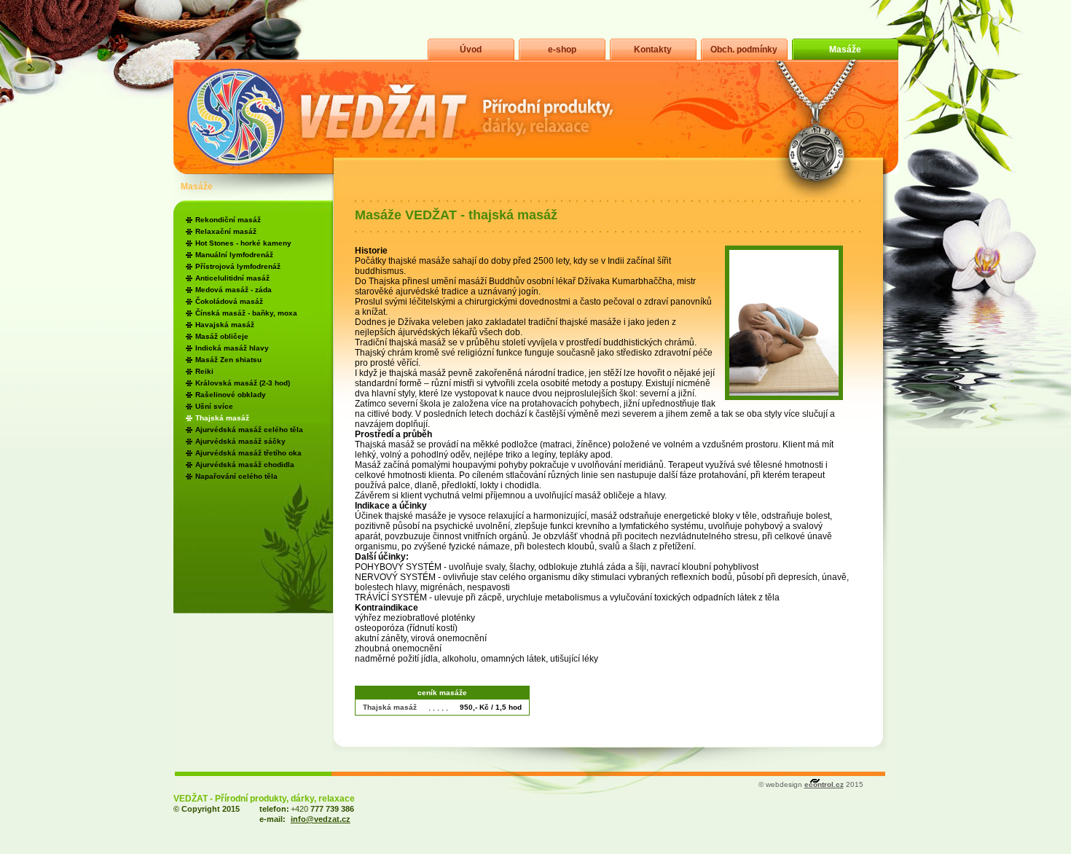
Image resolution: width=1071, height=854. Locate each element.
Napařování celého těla (236, 476)
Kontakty (653, 49)
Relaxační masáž (225, 231)
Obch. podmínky (743, 49)
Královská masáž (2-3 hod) (242, 383)
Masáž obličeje (221, 336)
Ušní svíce (214, 406)
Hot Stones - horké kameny (243, 243)
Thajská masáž (222, 418)
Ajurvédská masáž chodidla (244, 465)
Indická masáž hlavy (232, 348)
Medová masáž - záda (233, 290)
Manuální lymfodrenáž (234, 255)
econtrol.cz (824, 784)
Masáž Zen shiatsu (228, 360)
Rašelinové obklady (230, 395)
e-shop (562, 49)
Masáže (845, 49)
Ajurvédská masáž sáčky (240, 441)
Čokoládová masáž (229, 301)
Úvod (471, 49)
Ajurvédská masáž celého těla (249, 430)
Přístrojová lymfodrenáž (237, 266)
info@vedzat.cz (320, 819)
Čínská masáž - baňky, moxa (246, 313)
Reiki (204, 371)
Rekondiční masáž (228, 220)
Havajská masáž (224, 325)
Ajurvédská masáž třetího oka (248, 453)
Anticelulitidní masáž (232, 278)
